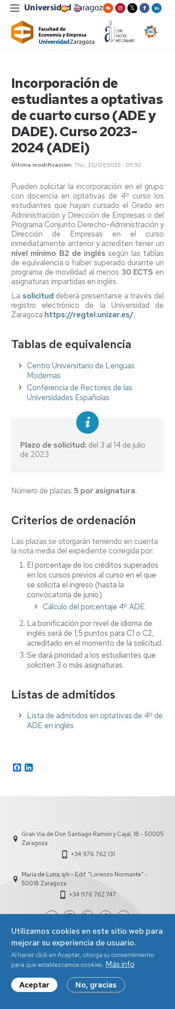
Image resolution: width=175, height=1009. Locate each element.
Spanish (63, 8)
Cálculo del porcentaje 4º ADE (94, 607)
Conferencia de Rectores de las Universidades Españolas (79, 392)
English (76, 8)
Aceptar (34, 985)
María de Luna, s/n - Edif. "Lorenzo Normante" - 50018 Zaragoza (85, 879)
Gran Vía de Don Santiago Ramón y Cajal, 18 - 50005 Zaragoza (93, 838)
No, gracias (96, 985)
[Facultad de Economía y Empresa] (53, 33)
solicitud (38, 296)
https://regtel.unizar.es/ (89, 314)
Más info (120, 964)
